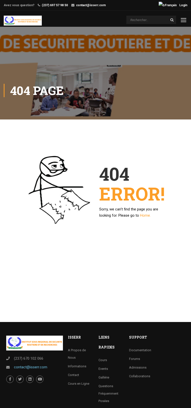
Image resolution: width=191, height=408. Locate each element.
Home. (145, 215)
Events (103, 369)
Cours (102, 360)
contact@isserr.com (91, 5)
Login (183, 5)
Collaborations (139, 376)
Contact (73, 375)
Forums (134, 359)
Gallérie (103, 377)
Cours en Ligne (78, 383)
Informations (77, 366)
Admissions (137, 367)
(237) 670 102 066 (28, 358)
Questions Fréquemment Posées (108, 393)
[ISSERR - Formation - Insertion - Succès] (23, 21)
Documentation (140, 350)
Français (171, 5)
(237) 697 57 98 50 (55, 5)
